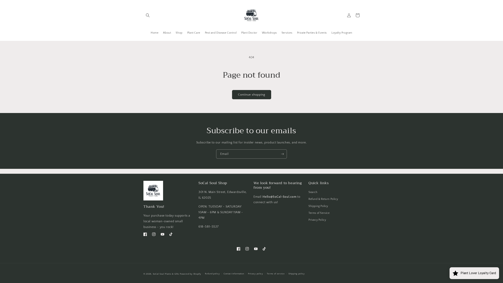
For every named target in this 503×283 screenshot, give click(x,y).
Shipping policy (296, 274)
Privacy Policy (317, 219)
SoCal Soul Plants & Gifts (166, 274)
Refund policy (212, 274)
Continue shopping (251, 94)
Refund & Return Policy (323, 199)
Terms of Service (319, 213)
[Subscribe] (282, 154)
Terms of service (276, 274)
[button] (147, 15)
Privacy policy (255, 274)
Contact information (234, 274)
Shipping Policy (318, 206)
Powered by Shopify (190, 274)
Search (313, 192)
